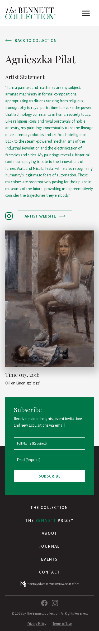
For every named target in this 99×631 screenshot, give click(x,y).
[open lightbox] (49, 298)
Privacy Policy (36, 624)
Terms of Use (62, 624)
